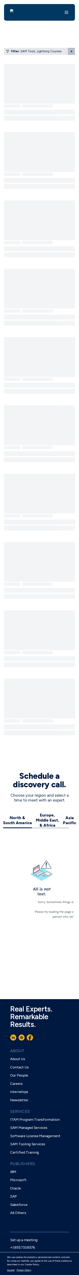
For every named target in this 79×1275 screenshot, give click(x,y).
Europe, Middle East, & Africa (47, 820)
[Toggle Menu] (66, 12)
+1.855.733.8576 (22, 1247)
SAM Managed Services (28, 1127)
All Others (18, 1213)
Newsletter (19, 1100)
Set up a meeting (23, 1240)
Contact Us (19, 1067)
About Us (17, 1059)
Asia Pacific (69, 820)
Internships (19, 1092)
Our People (19, 1075)
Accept (11, 1270)
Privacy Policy (24, 1270)
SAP (13, 1196)
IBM (13, 1172)
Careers (16, 1083)
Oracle (15, 1188)
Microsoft (18, 1180)
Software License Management (35, 1136)
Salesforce (18, 1204)
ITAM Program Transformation (35, 1119)
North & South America (17, 820)
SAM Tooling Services (27, 1144)
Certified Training (24, 1152)
